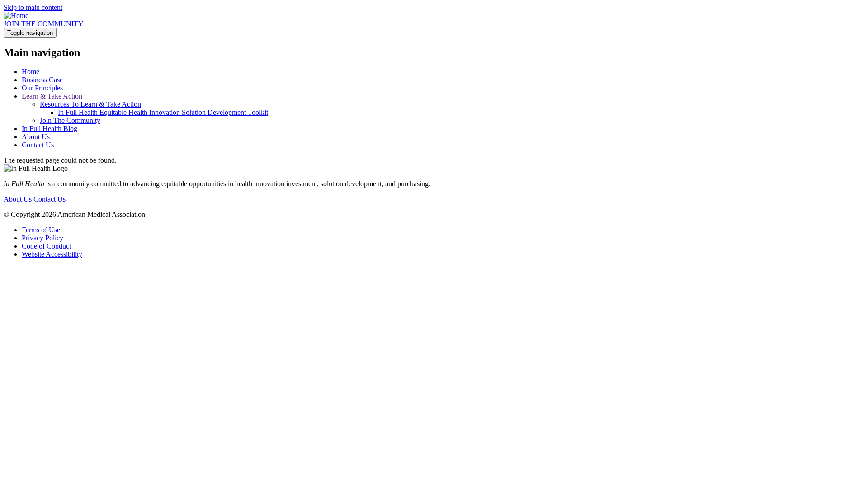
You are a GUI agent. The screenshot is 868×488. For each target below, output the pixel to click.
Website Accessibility (52, 254)
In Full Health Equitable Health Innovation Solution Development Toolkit (163, 112)
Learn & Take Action (52, 96)
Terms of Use (41, 230)
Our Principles (42, 88)
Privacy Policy (42, 238)
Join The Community (70, 120)
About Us (36, 137)
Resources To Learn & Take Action (90, 104)
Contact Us (38, 145)
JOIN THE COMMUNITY (44, 24)
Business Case (42, 80)
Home (30, 71)
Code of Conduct (46, 246)
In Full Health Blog (49, 128)
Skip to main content (33, 7)
